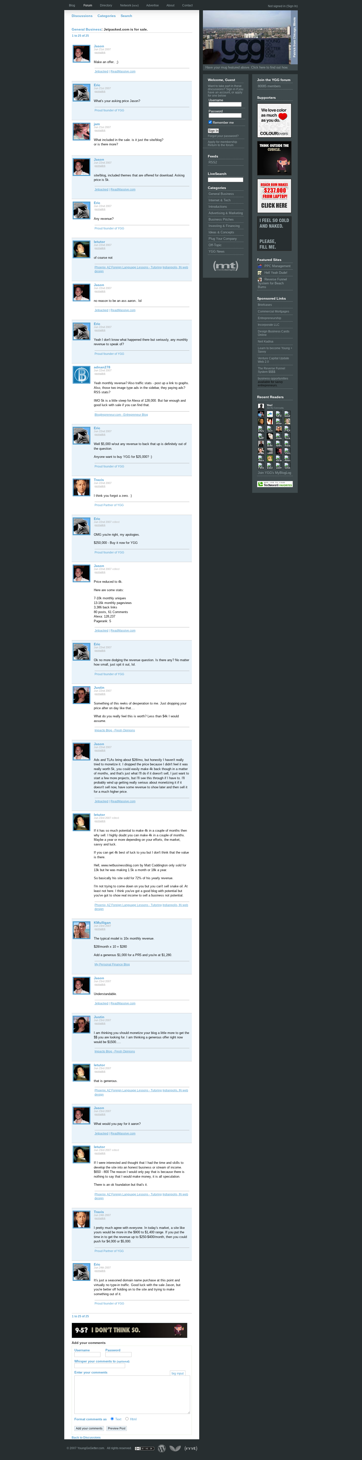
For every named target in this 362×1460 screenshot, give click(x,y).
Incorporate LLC (269, 324)
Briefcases (265, 305)
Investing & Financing (224, 226)
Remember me (223, 122)
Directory (106, 5)
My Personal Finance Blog (112, 964)
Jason (99, 46)
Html (133, 1419)
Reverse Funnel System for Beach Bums (272, 283)
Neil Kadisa (265, 341)
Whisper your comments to (102, 1361)
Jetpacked (101, 71)
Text (118, 1419)
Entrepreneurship (269, 318)
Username (216, 100)
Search (126, 16)
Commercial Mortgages (273, 311)
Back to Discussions (86, 1437)
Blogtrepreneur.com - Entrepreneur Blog (121, 414)
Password (216, 111)
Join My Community (275, 408)
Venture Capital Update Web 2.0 (273, 360)
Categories (107, 16)
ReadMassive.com (123, 71)
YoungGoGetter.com (90, 1448)
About (170, 5)
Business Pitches (221, 219)
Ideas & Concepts (221, 232)
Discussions (82, 16)
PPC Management (276, 266)
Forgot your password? (223, 135)
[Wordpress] (161, 1448)
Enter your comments (129, 1372)
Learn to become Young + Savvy (275, 349)
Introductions (218, 206)
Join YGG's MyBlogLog (274, 473)
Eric (97, 85)
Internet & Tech (219, 200)
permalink (100, 52)
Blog (72, 5)
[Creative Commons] (144, 1448)
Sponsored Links (271, 298)
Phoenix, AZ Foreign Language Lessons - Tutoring (128, 267)
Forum (87, 5)
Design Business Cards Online (273, 333)
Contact (187, 5)
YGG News (217, 251)
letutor (99, 242)
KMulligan (102, 923)
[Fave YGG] (275, 484)
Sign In (292, 6)
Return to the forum (220, 145)
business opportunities (273, 378)
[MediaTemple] (226, 266)
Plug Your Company (223, 238)
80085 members (269, 86)
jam (97, 124)
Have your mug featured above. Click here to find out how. (246, 67)
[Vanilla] (175, 1448)
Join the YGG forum (273, 80)
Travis (99, 480)
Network (129, 5)
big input (178, 1373)
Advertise (152, 5)
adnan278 (102, 367)
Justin (99, 687)
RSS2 (213, 162)
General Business (221, 194)
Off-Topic (215, 245)
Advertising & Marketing (226, 213)
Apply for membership (222, 141)
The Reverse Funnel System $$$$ (271, 370)
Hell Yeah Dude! (274, 273)
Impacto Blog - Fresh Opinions (115, 730)
